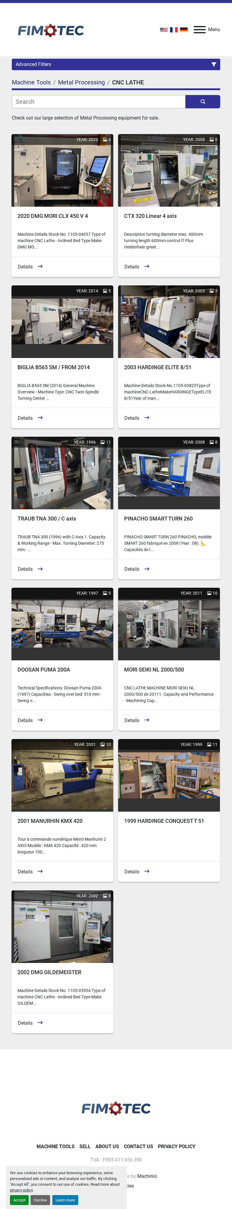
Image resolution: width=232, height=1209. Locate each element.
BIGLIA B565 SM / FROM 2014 (54, 367)
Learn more (65, 1200)
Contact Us (138, 1146)
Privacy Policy (176, 1146)
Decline (40, 1200)
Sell (85, 1146)
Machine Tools (56, 1146)
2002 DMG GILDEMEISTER (49, 972)
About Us (107, 1146)
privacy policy (21, 1190)
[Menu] (200, 29)
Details (25, 267)
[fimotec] (115, 1107)
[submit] (202, 101)
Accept (19, 1200)
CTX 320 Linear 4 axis (150, 216)
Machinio (147, 1176)
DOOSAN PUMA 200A (44, 669)
